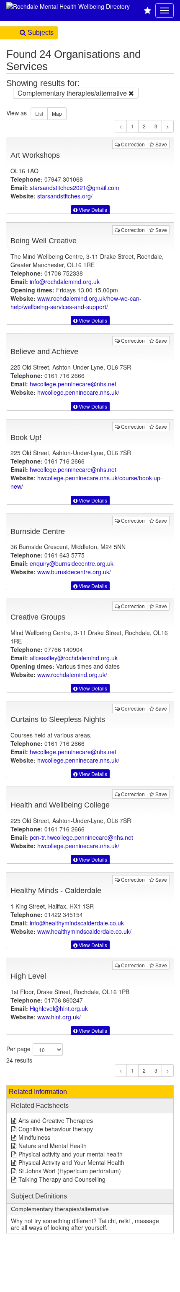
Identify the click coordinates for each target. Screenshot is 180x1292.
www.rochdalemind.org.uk (75, 302)
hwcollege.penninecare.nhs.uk (78, 392)
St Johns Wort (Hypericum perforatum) (69, 1171)
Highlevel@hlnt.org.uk (59, 1008)
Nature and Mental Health (52, 1145)
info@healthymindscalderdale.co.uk (77, 923)
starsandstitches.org (65, 196)
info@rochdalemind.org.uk (65, 281)
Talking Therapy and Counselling (61, 1179)
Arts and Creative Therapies (55, 1120)
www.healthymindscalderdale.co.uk (84, 931)
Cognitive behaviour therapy (55, 1129)
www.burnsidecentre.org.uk (74, 572)
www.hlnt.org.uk (59, 1017)
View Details (92, 209)
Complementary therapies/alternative (60, 1209)
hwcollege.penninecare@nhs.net (73, 384)
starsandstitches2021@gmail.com (74, 187)
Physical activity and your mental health (70, 1154)
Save (160, 144)
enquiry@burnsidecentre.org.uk (71, 563)
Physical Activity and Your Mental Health (71, 1162)
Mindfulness (34, 1137)
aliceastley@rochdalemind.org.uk (74, 658)
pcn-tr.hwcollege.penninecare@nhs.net (81, 837)
